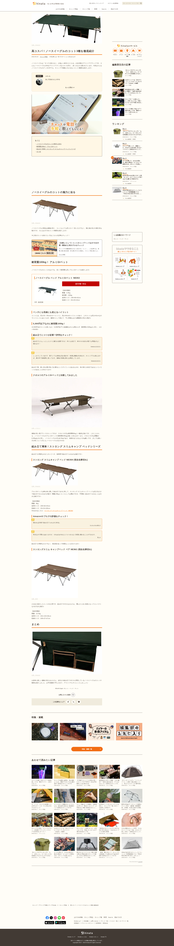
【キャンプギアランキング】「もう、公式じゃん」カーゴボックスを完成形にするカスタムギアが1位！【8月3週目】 (133, 72)
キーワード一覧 (124, 921)
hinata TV (103, 937)
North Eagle (59, 688)
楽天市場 (40, 302)
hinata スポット (93, 937)
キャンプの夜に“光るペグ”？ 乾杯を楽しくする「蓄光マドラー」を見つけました (133, 110)
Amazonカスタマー (96, 360)
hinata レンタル (82, 937)
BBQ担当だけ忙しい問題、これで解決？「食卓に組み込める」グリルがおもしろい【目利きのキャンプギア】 (133, 91)
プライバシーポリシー (87, 923)
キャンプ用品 (73, 9)
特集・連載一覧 (87, 749)
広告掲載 (86, 921)
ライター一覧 (114, 921)
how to (104, 9)
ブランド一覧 (104, 921)
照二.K (99, 537)
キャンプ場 (86, 9)
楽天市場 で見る (80, 284)
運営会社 (105, 923)
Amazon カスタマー (96, 346)
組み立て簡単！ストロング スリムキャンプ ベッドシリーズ (56, 149)
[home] (87, 933)
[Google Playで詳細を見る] (60, 923)
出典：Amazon (36, 45)
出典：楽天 (35, 599)
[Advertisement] (48, 173)
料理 (95, 9)
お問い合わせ (94, 921)
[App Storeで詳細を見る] (49, 923)
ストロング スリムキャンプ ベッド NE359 (59, 510)
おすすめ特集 (60, 9)
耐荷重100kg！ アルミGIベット (47, 146)
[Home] (48, 4)
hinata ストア (71, 937)
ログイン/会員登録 (113, 3)
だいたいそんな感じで (95, 525)
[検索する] (141, 3)
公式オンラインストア (97, 3)
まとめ (39, 151)
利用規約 (76, 923)
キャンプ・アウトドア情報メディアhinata (44, 905)
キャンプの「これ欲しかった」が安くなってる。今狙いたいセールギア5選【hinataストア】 (133, 100)
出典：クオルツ (36, 428)
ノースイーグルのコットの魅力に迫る (49, 144)
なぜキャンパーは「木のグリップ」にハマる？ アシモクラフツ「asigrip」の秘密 (133, 81)
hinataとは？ (77, 921)
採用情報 (98, 923)
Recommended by (133, 861)
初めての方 (114, 9)
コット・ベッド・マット (71, 688)
